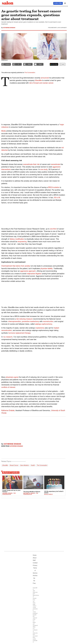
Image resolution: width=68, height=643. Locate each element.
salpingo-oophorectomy (43, 324)
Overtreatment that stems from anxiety (15, 266)
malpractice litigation (34, 274)
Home (34, 555)
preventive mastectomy (30, 321)
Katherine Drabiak (9, 27)
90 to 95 (57, 198)
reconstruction (48, 321)
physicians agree (12, 377)
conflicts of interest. (8, 387)
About (34, 558)
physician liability (46, 268)
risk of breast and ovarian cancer (41, 83)
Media (3, 131)
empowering (22, 242)
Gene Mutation (24, 465)
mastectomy (39, 328)
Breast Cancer (14, 465)
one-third (53, 229)
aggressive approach (28, 271)
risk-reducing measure (24, 319)
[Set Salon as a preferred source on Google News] (54, 64)
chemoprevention (14, 321)
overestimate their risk (31, 164)
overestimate (55, 164)
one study (43, 169)
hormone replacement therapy (19, 333)
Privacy (35, 565)
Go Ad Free (34, 581)
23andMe (38, 80)
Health (33, 465)
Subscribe (58, 3)
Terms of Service (35, 570)
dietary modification (17, 239)
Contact (35, 563)
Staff (34, 560)
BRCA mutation (53, 187)
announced (45, 78)
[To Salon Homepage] (7, 3)
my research (7, 337)
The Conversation (30, 72)
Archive (35, 575)
